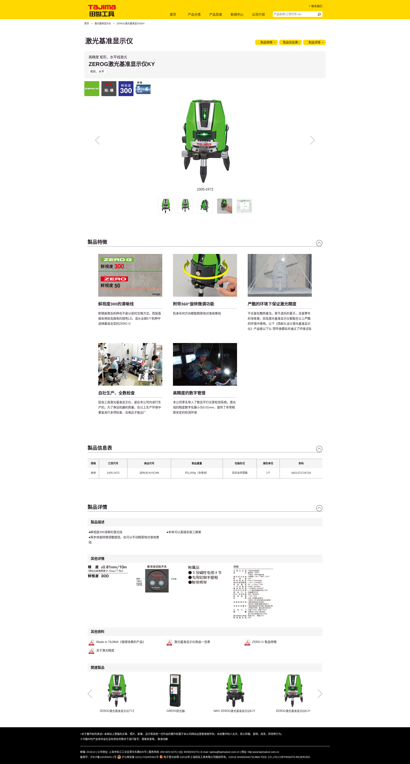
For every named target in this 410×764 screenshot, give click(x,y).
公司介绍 (258, 14)
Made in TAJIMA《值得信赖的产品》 (120, 642)
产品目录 (215, 14)
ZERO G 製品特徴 (264, 642)
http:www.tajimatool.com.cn (263, 752)
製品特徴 (266, 42)
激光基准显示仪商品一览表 (192, 642)
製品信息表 (290, 42)
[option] (205, 145)
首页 (173, 14)
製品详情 (315, 42)
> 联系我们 (315, 6)
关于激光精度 (105, 650)
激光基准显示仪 (103, 23)
